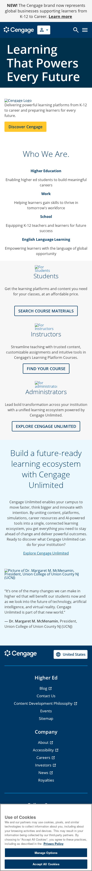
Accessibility (44, 749)
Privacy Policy (53, 843)
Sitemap (46, 718)
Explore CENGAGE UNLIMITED (46, 426)
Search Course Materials (46, 311)
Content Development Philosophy (43, 703)
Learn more (60, 16)
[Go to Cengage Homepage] (19, 30)
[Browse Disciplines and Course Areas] (46, 326)
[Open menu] (84, 30)
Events (46, 710)
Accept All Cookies (46, 864)
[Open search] (75, 30)
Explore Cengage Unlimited (46, 553)
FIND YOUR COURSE (46, 368)
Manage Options (46, 853)
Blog (44, 688)
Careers (43, 757)
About (43, 742)
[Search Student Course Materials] (46, 268)
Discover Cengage (25, 126)
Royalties (46, 780)
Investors (43, 765)
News (43, 772)
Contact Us (46, 695)
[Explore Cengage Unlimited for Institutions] (46, 384)
